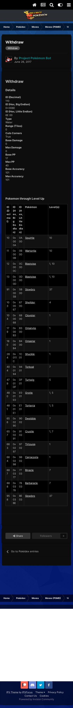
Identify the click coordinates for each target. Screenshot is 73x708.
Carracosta (31, 457)
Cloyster (30, 315)
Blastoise (30, 263)
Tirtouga (30, 444)
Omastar (30, 341)
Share (19, 535)
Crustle (29, 431)
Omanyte (30, 328)
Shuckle (30, 354)
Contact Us (31, 695)
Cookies (44, 695)
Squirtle (29, 237)
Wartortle (30, 250)
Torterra (30, 405)
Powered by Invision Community (36, 699)
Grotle (29, 392)
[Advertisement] (36, 645)
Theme (39, 692)
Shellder (30, 302)
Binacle (29, 470)
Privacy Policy (56, 692)
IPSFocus (27, 692)
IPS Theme (12, 692)
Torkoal (29, 366)
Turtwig (29, 379)
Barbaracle (31, 483)
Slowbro (30, 289)
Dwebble (30, 418)
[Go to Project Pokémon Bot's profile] (8, 59)
